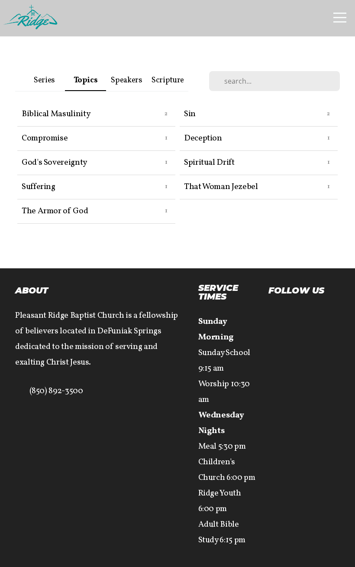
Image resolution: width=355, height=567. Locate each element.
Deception (203, 138)
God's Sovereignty (54, 162)
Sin (190, 114)
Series (44, 80)
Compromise (45, 138)
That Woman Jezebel (221, 186)
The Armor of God (55, 211)
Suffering (38, 186)
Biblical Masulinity (56, 114)
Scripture (168, 80)
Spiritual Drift (209, 162)
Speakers (126, 80)
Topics (86, 80)
